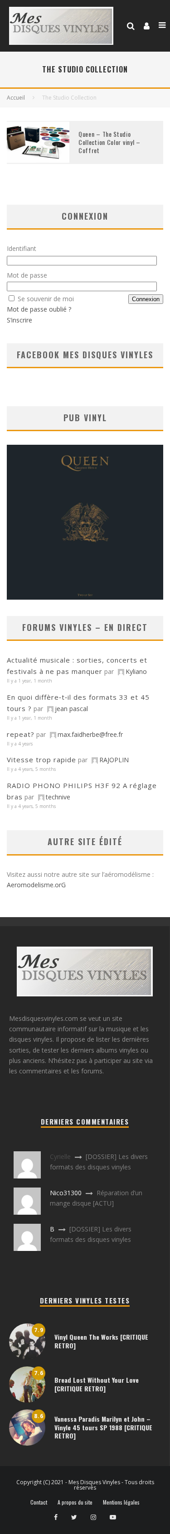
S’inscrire (19, 320)
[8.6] (27, 1443)
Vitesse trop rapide (41, 759)
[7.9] (27, 1357)
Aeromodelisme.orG (36, 884)
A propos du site (75, 1502)
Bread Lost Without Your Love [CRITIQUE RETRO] (96, 1384)
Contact (38, 1502)
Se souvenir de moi (46, 298)
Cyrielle (60, 1156)
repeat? (20, 734)
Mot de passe (27, 275)
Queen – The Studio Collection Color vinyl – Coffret (109, 142)
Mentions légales (121, 1502)
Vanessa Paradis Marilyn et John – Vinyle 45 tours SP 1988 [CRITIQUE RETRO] (103, 1427)
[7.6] (27, 1400)
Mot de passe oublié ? (39, 309)
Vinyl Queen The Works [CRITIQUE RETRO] (101, 1341)
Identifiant (21, 248)
